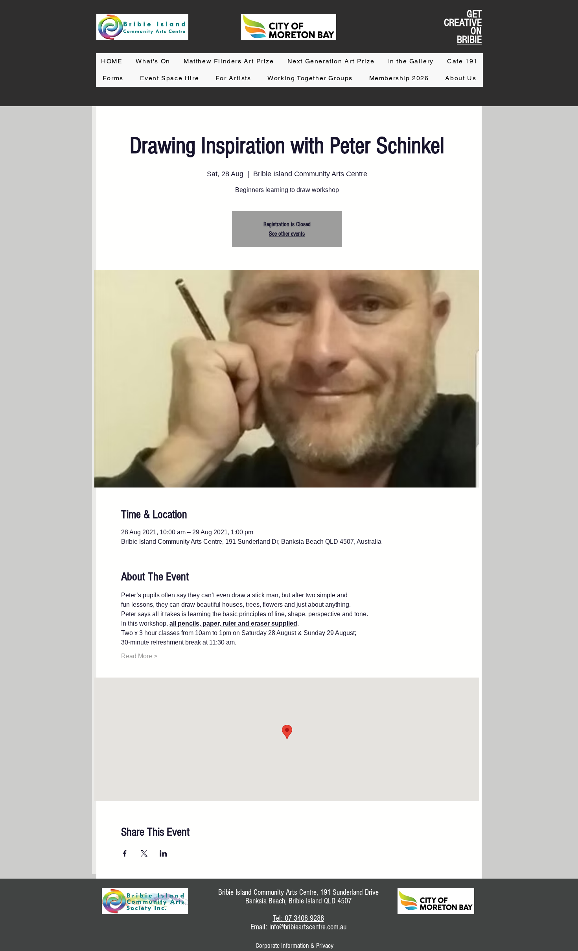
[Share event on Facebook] (125, 853)
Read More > (139, 656)
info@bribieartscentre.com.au (307, 927)
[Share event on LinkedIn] (163, 853)
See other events (287, 233)
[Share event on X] (144, 853)
